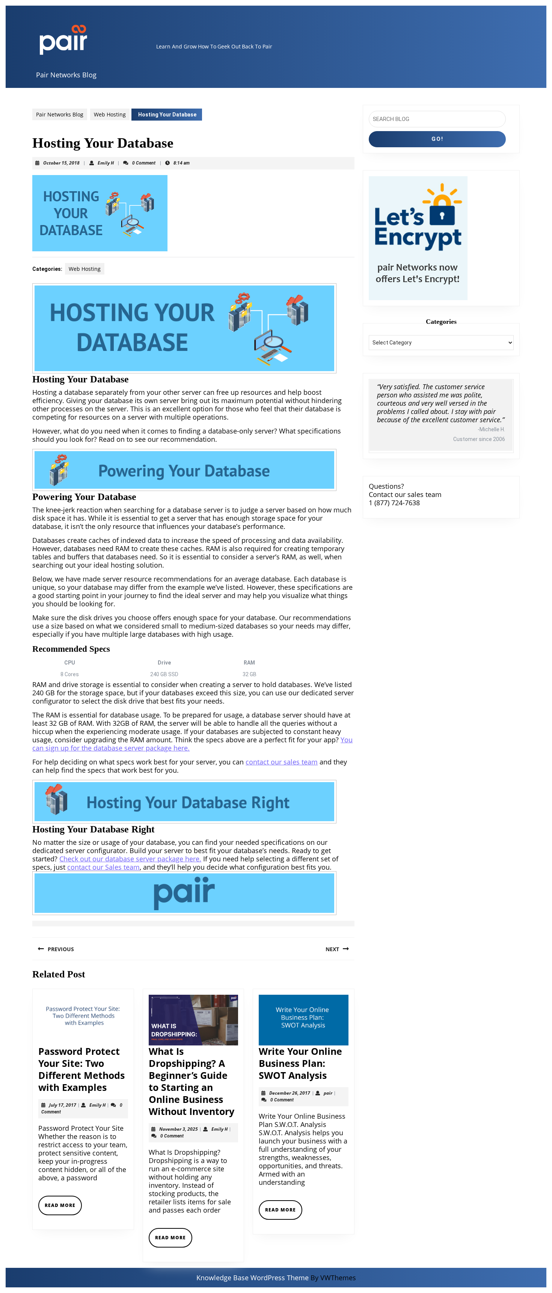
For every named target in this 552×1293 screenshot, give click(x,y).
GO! (437, 139)
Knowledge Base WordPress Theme (252, 1277)
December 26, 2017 (289, 1093)
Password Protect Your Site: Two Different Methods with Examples (81, 1069)
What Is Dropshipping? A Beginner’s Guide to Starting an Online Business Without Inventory (191, 1081)
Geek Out (229, 46)
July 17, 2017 (62, 1105)
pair (328, 1093)
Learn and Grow (176, 46)
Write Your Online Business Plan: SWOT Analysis (300, 1063)
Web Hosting (110, 114)
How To (207, 46)
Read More (63, 1208)
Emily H (106, 163)
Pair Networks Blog (66, 74)
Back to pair (257, 46)
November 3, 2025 (178, 1129)
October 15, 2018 (61, 163)
